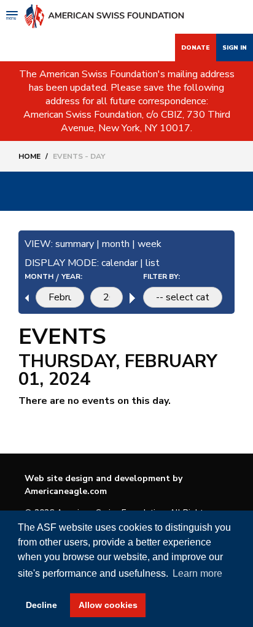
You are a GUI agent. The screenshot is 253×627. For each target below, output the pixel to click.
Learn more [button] (197, 573)
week (150, 244)
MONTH (39, 276)
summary (74, 244)
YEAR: (71, 276)
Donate (195, 48)
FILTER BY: (161, 276)
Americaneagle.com (66, 491)
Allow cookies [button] (108, 605)
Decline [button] (41, 605)
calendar (119, 263)
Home (29, 156)
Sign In (234, 48)
